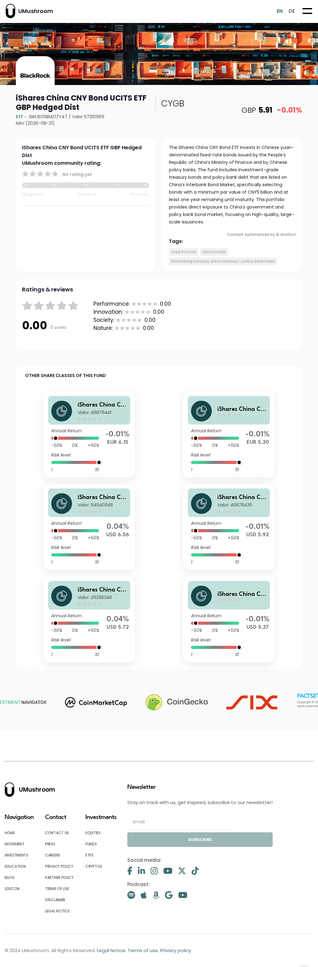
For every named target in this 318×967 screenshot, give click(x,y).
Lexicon (12, 888)
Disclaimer (55, 899)
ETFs (89, 855)
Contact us (57, 832)
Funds (91, 844)
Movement (15, 844)
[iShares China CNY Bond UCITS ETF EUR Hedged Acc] (89, 434)
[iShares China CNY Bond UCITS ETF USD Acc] (89, 527)
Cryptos (93, 866)
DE (291, 11)
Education (15, 866)
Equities (93, 832)
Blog (10, 877)
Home (10, 832)
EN (280, 11)
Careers (52, 855)
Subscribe (200, 840)
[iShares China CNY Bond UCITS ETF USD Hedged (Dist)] (229, 527)
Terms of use (57, 888)
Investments (16, 855)
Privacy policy (59, 866)
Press (50, 844)
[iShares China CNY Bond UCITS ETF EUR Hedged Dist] (229, 434)
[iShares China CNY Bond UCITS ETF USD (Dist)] (89, 619)
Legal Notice (57, 911)
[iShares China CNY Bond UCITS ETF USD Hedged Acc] (229, 619)
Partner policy (59, 877)
